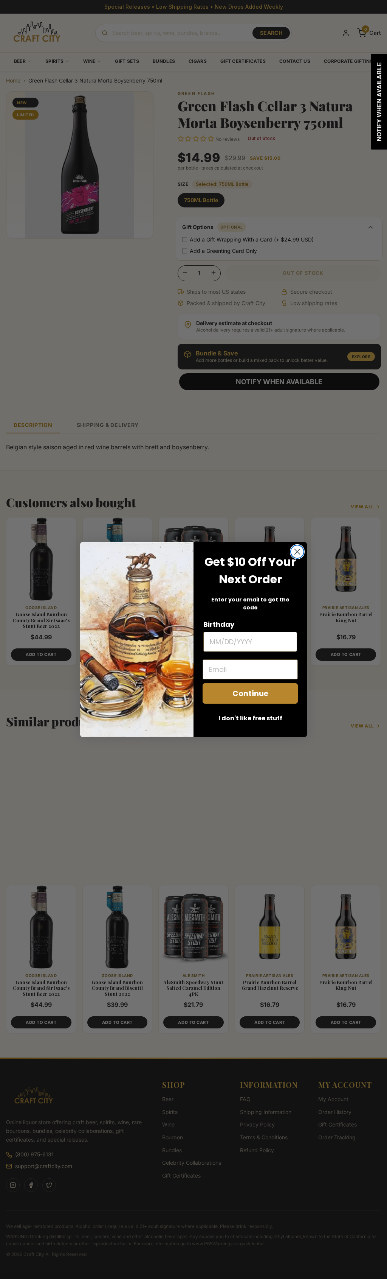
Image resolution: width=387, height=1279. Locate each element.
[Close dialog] (297, 551)
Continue (250, 693)
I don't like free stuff (250, 718)
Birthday (218, 624)
